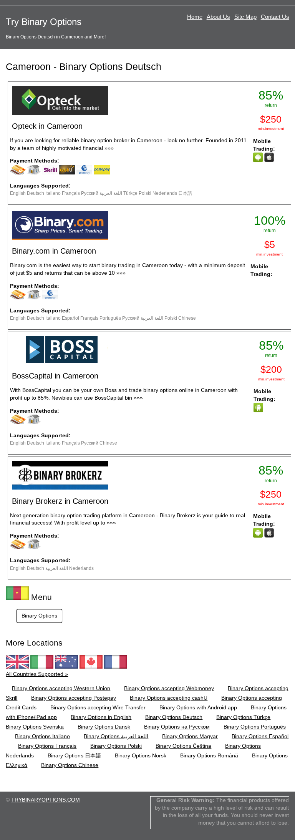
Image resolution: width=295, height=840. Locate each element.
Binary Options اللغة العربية (116, 736)
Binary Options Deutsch (173, 717)
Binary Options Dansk (104, 727)
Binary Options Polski (116, 746)
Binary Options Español (260, 736)
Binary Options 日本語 (74, 755)
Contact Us (275, 16)
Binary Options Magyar (190, 736)
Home (194, 16)
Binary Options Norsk (140, 755)
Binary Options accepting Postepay (73, 698)
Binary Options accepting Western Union (61, 688)
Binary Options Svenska (35, 727)
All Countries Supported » (37, 674)
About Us (218, 16)
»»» (109, 148)
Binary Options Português (255, 727)
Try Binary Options (43, 22)
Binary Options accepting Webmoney (169, 688)
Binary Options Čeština (183, 746)
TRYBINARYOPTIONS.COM (45, 800)
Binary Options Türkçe (243, 717)
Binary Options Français (47, 746)
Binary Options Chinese (69, 765)
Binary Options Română (209, 755)
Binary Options (39, 616)
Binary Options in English (101, 717)
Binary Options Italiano (42, 736)
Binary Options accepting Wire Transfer (98, 707)
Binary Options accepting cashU (168, 698)
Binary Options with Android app (198, 707)
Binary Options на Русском (177, 727)
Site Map (245, 16)
